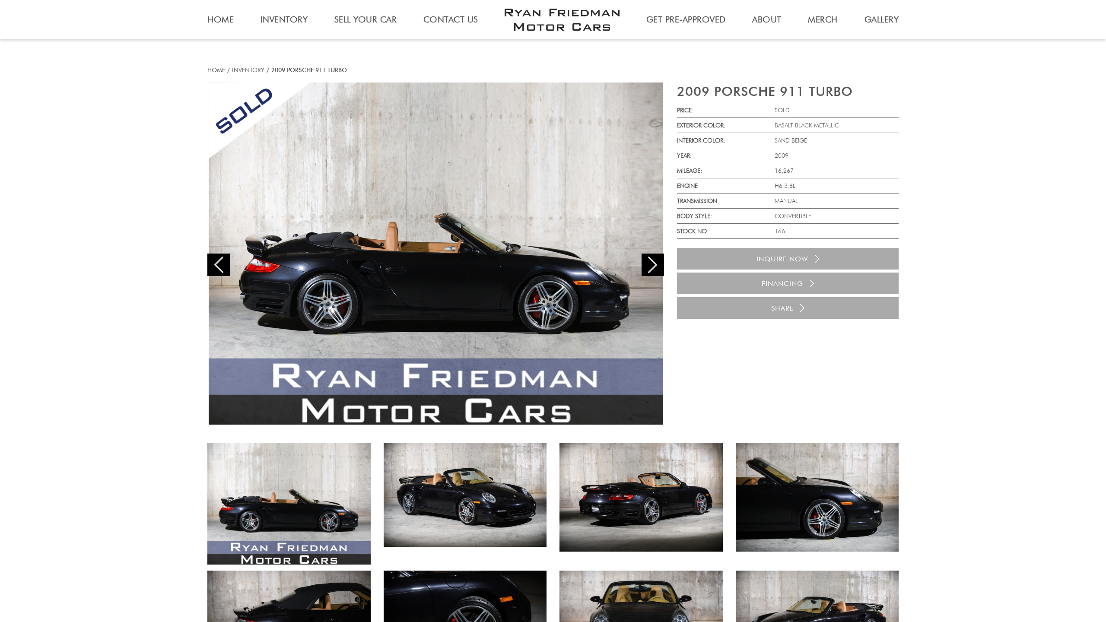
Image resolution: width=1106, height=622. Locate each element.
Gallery (881, 19)
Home (216, 70)
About (767, 19)
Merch (823, 19)
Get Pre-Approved (686, 19)
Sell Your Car (365, 19)
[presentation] (218, 265)
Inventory (248, 70)
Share (782, 308)
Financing (782, 283)
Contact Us (450, 19)
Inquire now (782, 259)
